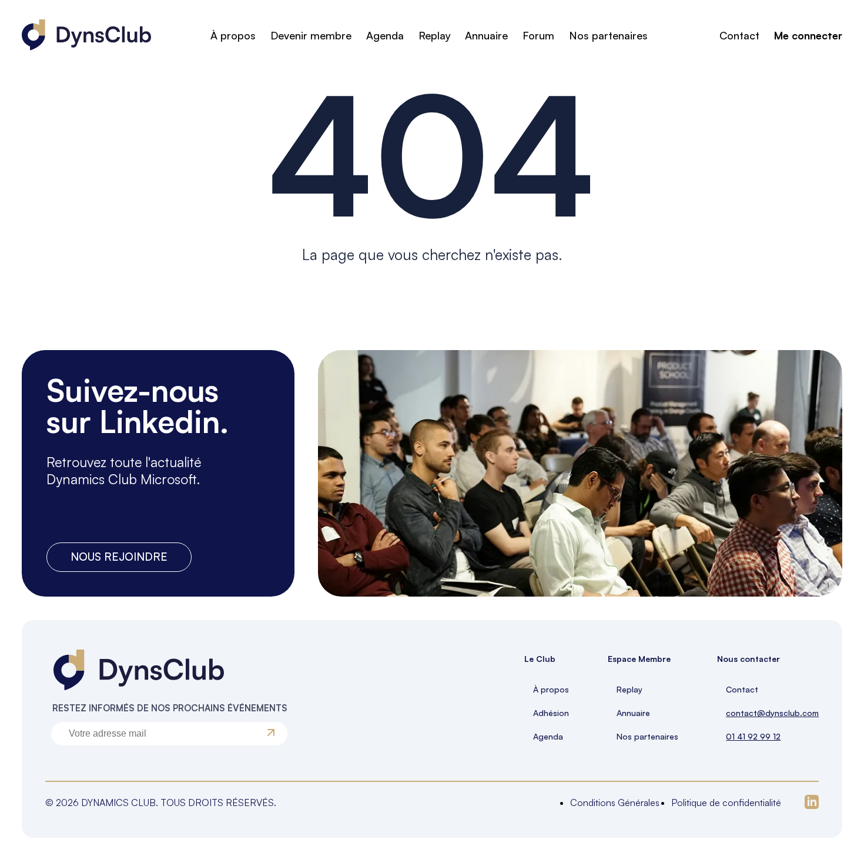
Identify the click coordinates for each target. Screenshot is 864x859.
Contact (739, 35)
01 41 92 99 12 (753, 736)
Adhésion (551, 713)
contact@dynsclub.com (772, 713)
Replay (434, 35)
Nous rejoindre (119, 557)
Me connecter (808, 35)
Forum (538, 35)
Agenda (385, 35)
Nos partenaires (608, 35)
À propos (233, 35)
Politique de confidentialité (726, 802)
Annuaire (486, 35)
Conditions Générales (614, 802)
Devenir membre (310, 35)
